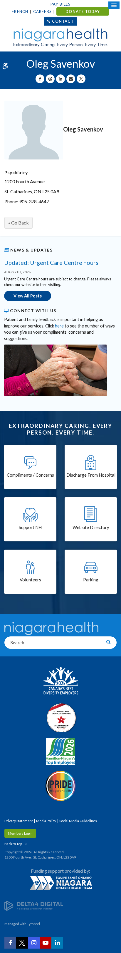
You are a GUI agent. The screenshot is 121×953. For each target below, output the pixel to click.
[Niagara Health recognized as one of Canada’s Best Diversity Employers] (60, 681)
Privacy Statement (18, 821)
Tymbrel (33, 924)
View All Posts (28, 295)
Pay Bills (60, 4)
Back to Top (13, 843)
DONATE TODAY (82, 11)
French (20, 11)
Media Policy (46, 821)
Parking (90, 579)
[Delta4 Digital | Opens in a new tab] (33, 905)
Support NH (30, 527)
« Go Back (18, 222)
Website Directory (91, 527)
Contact (62, 21)
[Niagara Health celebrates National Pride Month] (60, 786)
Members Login (20, 833)
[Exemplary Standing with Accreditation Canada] (60, 717)
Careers (42, 11)
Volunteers (30, 579)
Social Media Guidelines (78, 821)
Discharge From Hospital (90, 475)
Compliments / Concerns (30, 475)
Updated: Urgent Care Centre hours (51, 262)
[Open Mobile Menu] (114, 5)
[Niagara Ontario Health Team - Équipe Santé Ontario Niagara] (60, 883)
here (59, 325)
